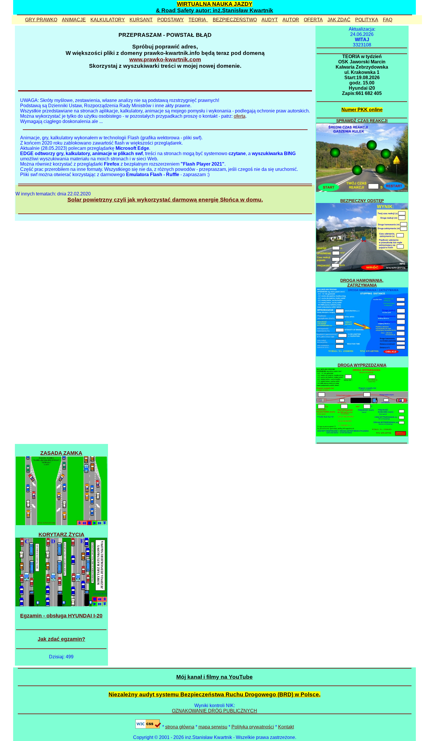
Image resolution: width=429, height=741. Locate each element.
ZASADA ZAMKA (61, 453)
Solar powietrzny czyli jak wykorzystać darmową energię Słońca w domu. (165, 200)
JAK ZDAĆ (338, 19)
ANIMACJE (74, 19)
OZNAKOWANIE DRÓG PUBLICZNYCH (214, 710)
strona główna (179, 726)
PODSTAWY (170, 19)
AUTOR (290, 19)
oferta (239, 116)
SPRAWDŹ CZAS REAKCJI (362, 120)
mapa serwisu (212, 726)
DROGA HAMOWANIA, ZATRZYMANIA (361, 282)
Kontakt (286, 726)
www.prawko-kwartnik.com (165, 59)
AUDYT (269, 19)
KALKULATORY (107, 19)
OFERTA (313, 19)
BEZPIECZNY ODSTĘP (362, 200)
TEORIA (198, 19)
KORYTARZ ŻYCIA (61, 534)
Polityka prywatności (252, 726)
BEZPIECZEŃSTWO (235, 19)
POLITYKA (366, 19)
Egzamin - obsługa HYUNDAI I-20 (61, 616)
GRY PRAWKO (41, 19)
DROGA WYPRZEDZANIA (362, 365)
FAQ (387, 19)
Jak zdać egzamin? (61, 639)
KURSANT (141, 19)
